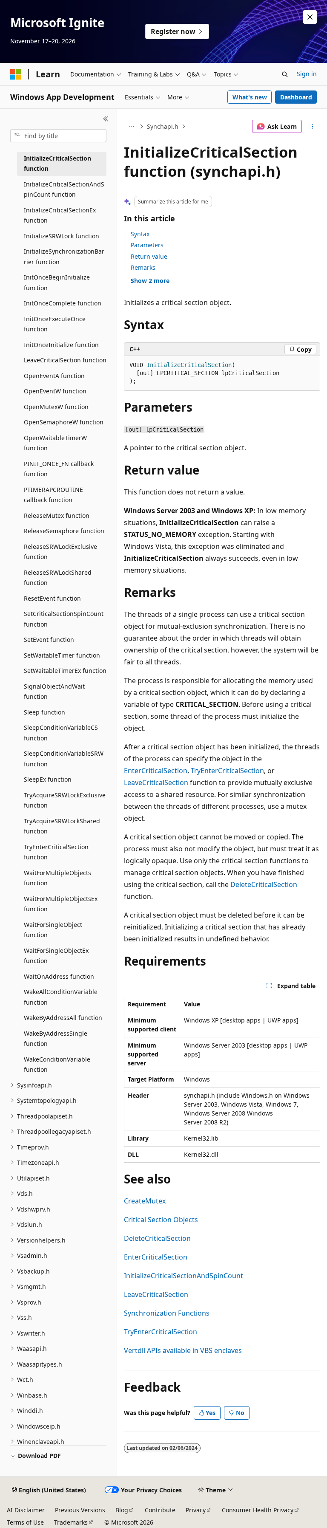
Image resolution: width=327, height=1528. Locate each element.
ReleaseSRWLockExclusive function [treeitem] (60, 551)
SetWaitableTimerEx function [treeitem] (65, 671)
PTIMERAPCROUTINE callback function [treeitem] (53, 495)
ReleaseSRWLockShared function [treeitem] (58, 577)
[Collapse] (105, 119)
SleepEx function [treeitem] (48, 779)
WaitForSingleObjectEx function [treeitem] (56, 955)
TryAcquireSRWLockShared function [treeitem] (62, 826)
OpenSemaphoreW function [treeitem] (63, 422)
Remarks (143, 267)
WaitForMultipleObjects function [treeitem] (57, 878)
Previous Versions (80, 1510)
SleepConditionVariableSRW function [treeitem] (63, 758)
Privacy (196, 1510)
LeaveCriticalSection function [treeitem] (65, 360)
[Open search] (284, 74)
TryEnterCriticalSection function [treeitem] (56, 852)
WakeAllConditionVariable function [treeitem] (61, 997)
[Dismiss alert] (310, 17)
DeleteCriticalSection (263, 884)
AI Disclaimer (26, 1510)
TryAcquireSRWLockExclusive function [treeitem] (65, 800)
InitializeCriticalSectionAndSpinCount (183, 1275)
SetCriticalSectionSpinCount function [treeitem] (63, 619)
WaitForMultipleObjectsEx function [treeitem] (61, 904)
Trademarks (71, 1522)
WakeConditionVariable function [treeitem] (57, 1064)
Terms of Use (25, 1522)
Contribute (160, 1510)
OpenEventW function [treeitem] (55, 391)
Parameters (147, 245)
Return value (149, 256)
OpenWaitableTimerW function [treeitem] (55, 443)
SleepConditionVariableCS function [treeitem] (61, 732)
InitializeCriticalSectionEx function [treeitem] (60, 215)
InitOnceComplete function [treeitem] (62, 303)
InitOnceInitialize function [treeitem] (61, 345)
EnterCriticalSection (155, 770)
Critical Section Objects (161, 1219)
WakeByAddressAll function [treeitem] (63, 1018)
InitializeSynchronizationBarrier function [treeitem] (64, 256)
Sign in (307, 74)
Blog (121, 1510)
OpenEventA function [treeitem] (54, 376)
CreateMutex (145, 1201)
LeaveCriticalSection (156, 782)
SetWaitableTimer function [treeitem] (62, 655)
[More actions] (312, 126)
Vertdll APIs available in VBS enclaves (183, 1350)
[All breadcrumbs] (131, 126)
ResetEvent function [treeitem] (52, 598)
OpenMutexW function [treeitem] (56, 407)
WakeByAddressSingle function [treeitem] (55, 1038)
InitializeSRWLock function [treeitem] (61, 236)
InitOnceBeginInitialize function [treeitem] (57, 282)
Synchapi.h (162, 126)
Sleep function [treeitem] (44, 712)
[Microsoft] (15, 74)
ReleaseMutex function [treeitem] (56, 515)
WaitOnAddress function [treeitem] (59, 976)
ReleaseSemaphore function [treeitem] (64, 531)
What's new (249, 97)
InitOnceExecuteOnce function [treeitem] (55, 324)
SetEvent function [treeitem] (49, 639)
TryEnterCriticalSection (227, 770)
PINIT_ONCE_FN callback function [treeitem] (59, 469)
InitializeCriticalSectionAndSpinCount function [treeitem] (64, 189)
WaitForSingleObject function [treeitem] (53, 930)
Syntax (140, 234)
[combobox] (58, 136)
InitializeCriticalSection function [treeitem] (57, 163)
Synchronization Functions (166, 1313)
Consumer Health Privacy (257, 1510)
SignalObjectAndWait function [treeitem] (54, 691)
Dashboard (296, 97)
